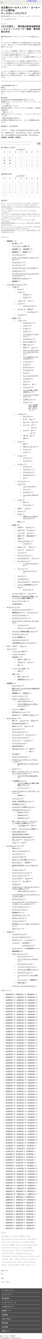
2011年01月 (20, 1171)
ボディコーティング (24, 956)
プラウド (18, 1250)
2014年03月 (31, 1134)
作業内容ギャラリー (24, 679)
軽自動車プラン (17, 912)
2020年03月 (31, 1065)
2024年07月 (20, 1017)
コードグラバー (21, 132)
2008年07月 (19, 1200)
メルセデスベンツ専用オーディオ (22, 807)
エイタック (32, 1259)
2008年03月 (29, 1202)
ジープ (20, 303)
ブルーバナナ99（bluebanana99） (28, 776)
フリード (26, 489)
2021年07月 (20, 1051)
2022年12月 (31, 1034)
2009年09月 (31, 1185)
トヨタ (29, 132)
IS (23, 419)
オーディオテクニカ (29, 1262)
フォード (20, 309)
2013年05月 (9, 1145)
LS (32, 425)
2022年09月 (31, 1037)
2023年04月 (20, 1031)
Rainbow (20, 795)
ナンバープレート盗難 (19, 246)
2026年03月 (31, 997)
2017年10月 (20, 1094)
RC (31, 435)
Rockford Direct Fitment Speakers (22, 837)
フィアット (21, 569)
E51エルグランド (28, 475)
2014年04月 (20, 1134)
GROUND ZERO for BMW (20, 834)
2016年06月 (31, 1108)
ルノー (20, 550)
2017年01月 (20, 1103)
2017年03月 (31, 1100)
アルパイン (27, 726)
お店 (19, 671)
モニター (15, 769)
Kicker (31, 748)
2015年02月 (9, 1125)
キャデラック (31, 312)
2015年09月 (31, 1117)
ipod (13, 829)
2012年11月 (9, 1151)
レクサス (20, 414)
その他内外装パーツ (31, 948)
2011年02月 (9, 1171)
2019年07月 (20, 1074)
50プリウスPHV (28, 342)
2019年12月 (31, 1068)
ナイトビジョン (32, 612)
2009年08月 (9, 1188)
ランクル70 (26, 370)
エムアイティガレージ (8, 1253)
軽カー (20, 521)
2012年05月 (9, 1157)
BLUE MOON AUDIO (18, 723)
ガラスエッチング (17, 899)
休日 (19, 659)
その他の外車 (16, 604)
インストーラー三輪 (18, 668)
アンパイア (5, 1259)
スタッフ (9, 649)
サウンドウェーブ (7, 1239)
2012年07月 (19, 1154)
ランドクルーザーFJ (29, 376)
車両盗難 (11, 137)
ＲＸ (32, 422)
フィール (18, 1244)
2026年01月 (20, 1000)
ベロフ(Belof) (22, 825)
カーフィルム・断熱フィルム (27, 969)
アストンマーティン (24, 555)
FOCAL (33, 720)
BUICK (29, 309)
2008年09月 (29, 1197)
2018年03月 (31, 1088)
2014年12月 (31, 1125)
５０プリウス (27, 323)
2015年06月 (31, 1120)
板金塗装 (33, 980)
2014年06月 (31, 1131)
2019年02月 (9, 1080)
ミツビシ (20, 455)
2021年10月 (20, 1048)
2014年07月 (20, 1131)
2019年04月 (20, 1077)
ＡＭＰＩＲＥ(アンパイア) (26, 891)
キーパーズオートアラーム (30, 1244)
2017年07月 (20, 1097)
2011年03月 (31, 1168)
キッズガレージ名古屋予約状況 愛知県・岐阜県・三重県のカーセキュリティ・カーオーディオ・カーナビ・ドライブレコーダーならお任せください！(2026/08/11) (21, 215)
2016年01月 (20, 1114)
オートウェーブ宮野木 (8, 1244)
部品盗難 (15, 249)
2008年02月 (9, 1205)
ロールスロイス (23, 558)
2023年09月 (31, 1025)
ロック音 (25, 881)
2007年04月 (9, 1214)
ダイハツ (20, 511)
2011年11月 (9, 1162)
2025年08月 (9, 1005)
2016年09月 (31, 1105)
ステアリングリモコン (19, 615)
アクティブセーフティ (19, 732)
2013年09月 (31, 1140)
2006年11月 (29, 1217)
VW (19, 587)
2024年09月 (31, 1014)
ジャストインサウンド (14, 1264)
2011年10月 (19, 1162)
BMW (19, 536)
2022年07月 (20, 1040)
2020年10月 (20, 1060)
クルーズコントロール (19, 640)
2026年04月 (20, 997)
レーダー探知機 (17, 637)
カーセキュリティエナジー (24, 1253)
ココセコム (15, 884)
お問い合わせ (6, 1319)
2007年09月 (19, 1208)
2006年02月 (19, 1225)
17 (4, 163)
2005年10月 (29, 1228)
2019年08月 (9, 1074)
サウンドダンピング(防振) (27, 829)
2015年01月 (20, 1125)
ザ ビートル (27, 589)
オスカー (4, 1264)
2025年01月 (20, 1011)
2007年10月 (9, 1208)
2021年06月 (31, 1051)
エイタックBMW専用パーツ (26, 584)
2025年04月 (20, 1008)
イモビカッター (9, 132)
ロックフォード (17, 729)
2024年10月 (20, 1014)
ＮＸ (24, 422)
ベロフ (14, 842)
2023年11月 (9, 1025)
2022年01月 (20, 1045)
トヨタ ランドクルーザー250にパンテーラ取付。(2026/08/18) (20, 203)
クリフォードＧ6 (17, 857)
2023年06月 (31, 1028)
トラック (30, 593)
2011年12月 (29, 1160)
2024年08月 (9, 1017)
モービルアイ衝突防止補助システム (23, 631)
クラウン (26, 331)
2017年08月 (9, 1097)
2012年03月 (29, 1157)
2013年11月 (9, 1140)
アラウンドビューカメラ (20, 737)
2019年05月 (9, 1077)
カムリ (33, 347)
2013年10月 (20, 1140)
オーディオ (27, 839)
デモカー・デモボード (19, 699)
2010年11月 (9, 1174)
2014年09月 (31, 1128)
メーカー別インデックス (14, 284)
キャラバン (26, 466)
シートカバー (29, 940)
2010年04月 (20, 1180)
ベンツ (20, 533)
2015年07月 (20, 1120)
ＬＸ (24, 425)
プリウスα (26, 378)
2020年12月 (31, 1057)
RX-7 (24, 502)
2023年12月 (31, 1023)
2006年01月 (29, 1225)
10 (4, 160)
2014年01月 (20, 1137)
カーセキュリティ (8, 1290)
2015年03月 (31, 1122)
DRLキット (15, 726)
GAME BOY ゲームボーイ (20, 278)
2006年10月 (9, 1219)
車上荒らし (15, 243)
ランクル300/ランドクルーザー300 (16, 135)
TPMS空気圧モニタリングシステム (23, 643)
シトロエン (30, 530)
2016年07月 (20, 1108)
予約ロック (15, 848)
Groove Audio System (18, 831)
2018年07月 (20, 1085)
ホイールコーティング (25, 964)
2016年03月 (31, 1111)
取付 (25, 659)
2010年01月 (20, 1182)
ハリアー (26, 325)
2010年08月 (9, 1177)
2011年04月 (20, 1168)
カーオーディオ (12, 718)
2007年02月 (29, 1214)
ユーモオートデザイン (28, 1242)
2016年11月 (9, 1105)
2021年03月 (31, 1054)
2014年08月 (9, 1131)
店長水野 (15, 657)
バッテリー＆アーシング (20, 907)
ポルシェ (20, 547)
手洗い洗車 (21, 982)
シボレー (20, 301)
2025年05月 (9, 1008)
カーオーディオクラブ (8, 1250)
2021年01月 (20, 1057)
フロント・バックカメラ (25, 628)
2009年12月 (31, 1182)
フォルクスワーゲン (24, 541)
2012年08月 (9, 1154)
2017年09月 (31, 1094)
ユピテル (22, 720)
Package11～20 (22, 815)
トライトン (26, 458)
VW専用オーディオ (18, 804)
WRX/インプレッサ (29, 446)
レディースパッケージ (19, 909)
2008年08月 (9, 1200)
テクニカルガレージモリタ (9, 1256)
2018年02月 (9, 1091)
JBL (30, 751)
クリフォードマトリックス (20, 873)
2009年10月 (20, 1185)
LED (32, 825)
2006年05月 (19, 1222)
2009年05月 (9, 1191)
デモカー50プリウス (24, 701)
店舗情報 (9, 683)
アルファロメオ (23, 582)
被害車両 (15, 281)
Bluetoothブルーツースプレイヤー (28, 764)
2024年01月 (20, 1023)
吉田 (13, 674)
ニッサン (20, 464)
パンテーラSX (16, 878)
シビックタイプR (28, 486)
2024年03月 (31, 1020)
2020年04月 (20, 1065)
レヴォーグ (26, 449)
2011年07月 (19, 1165)
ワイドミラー (16, 948)
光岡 (19, 508)
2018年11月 (9, 1083)
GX (32, 430)
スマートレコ (16, 735)
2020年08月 (9, 1063)
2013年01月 (20, 1148)
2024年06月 (31, 1017)
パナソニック (29, 735)
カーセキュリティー (13, 846)
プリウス (26, 402)
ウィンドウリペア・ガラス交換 (28, 975)
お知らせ (15, 715)
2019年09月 (31, 1071)
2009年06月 (31, 1188)
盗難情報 (4, 137)
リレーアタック (34, 135)
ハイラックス (27, 361)
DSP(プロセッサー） (18, 749)
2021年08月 (9, 1051)
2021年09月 (31, 1048)
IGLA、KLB (16, 862)
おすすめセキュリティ (19, 915)
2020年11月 (9, 1060)
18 (10, 163)
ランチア (34, 582)
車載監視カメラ (17, 612)
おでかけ (20, 662)
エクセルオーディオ (28, 1250)
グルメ (29, 662)
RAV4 (25, 347)
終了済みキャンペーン (19, 712)
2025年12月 (31, 1000)
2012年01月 (19, 1160)
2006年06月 (9, 1222)
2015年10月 (20, 1117)
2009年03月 (30, 1191)
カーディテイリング (18, 954)
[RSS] (3, 1282)
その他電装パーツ (17, 781)
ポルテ (25, 384)
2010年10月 (20, 1174)
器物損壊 (15, 252)
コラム (22, 646)
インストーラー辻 (17, 654)
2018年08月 (9, 1085)
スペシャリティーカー (19, 601)
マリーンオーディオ (18, 743)
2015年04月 (20, 1122)
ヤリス (25, 373)
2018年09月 (31, 1083)
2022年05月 (9, 1043)
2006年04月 (29, 1222)
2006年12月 (19, 1217)
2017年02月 (9, 1103)
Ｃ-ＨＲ (25, 328)
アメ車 (14, 287)
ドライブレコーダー (18, 634)
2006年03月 (9, 1225)
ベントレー (21, 552)
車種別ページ (6, 1310)
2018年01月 (20, 1091)
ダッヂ (20, 289)
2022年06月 (31, 1040)
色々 (19, 665)
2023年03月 (31, 1031)
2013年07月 (20, 1142)
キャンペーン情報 (17, 709)
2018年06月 (31, 1085)
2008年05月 (9, 1202)
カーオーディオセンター (20, 757)
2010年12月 (31, 1171)
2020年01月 (20, 1068)
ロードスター (27, 505)
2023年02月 (9, 1034)
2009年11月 (9, 1185)
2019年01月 (20, 1080)
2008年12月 (31, 1194)
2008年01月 (19, 1205)
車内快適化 (5, 1298)
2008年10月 (19, 1197)
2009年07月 (20, 1188)
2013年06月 (31, 1142)
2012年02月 (9, 1160)
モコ (24, 478)
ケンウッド (15, 740)
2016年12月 (31, 1103)
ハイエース (26, 387)
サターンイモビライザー (20, 851)
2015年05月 (9, 1122)
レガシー (26, 452)
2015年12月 (31, 1114)
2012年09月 (29, 1151)
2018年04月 (20, 1088)
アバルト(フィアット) (30, 571)
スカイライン (27, 469)
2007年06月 (19, 1211)
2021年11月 (9, 1048)
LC (32, 433)
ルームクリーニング (24, 972)
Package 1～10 (22, 812)
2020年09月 (31, 1060)
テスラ (20, 292)
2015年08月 (9, 1120)
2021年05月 (9, 1054)
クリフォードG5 (17, 870)
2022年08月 (9, 1040)
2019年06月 (31, 1074)
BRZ (24, 444)
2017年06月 (31, 1097)
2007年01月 (9, 1217)
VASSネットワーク (18, 918)
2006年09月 (19, 1219)
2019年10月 (20, 1071)
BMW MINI (30, 536)
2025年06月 (31, 1005)
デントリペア (22, 980)
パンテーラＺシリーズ (19, 875)
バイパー (15, 881)
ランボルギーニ (23, 579)
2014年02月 (9, 1137)
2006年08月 (29, 1219)
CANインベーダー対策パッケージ (23, 859)
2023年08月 (9, 1028)
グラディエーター (28, 306)
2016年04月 (20, 1111)
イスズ (26, 508)
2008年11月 (9, 1197)
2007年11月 (29, 1205)
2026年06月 (30, 994)
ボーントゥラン (15, 1247)
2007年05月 (29, 1211)
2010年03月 (31, 1180)
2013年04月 (20, 1145)
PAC (23, 1264)
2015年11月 (9, 1117)
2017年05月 (9, 1100)
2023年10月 (20, 1025)
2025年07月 (20, 1005)
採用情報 (15, 693)
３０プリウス (27, 339)
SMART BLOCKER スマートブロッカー (25, 865)
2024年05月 (9, 1020)
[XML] (7, 1282)
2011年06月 (30, 1165)
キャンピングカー (17, 593)
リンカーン (21, 315)
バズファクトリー (15, 1242)
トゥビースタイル (31, 1239)
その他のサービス (8, 1306)
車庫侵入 (18, 137)
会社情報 (5, 1327)
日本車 (14, 318)
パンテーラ (30, 1256)
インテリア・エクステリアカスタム (23, 986)
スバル (20, 441)
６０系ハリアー (28, 399)
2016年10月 (20, 1105)
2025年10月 (20, 1003)
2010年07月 (20, 1177)
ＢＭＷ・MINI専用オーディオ (21, 801)
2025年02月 (9, 1011)
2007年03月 (19, 1214)
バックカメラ (22, 625)
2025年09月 (31, 1003)
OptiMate (27, 862)
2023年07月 (20, 1028)
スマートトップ (23, 788)
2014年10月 (20, 1128)
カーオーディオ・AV (9, 1302)
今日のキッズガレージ (30, 715)
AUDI (19, 538)
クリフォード (22, 1256)
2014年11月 (9, 1128)
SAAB (19, 527)
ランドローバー (23, 561)
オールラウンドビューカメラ (21, 609)
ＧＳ (30, 419)
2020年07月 (20, 1063)
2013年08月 (9, 1142)
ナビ (22, 842)
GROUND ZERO (17, 746)
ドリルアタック (17, 262)
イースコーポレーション (9, 1262)
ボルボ (20, 530)
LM (24, 435)
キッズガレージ (6, 1236)
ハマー (29, 301)
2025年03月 (31, 1008)
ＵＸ (32, 427)
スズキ (20, 514)
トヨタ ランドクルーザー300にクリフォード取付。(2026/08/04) (21, 226)
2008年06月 (30, 1200)
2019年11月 (9, 1071)
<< (17, 149)
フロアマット (16, 940)
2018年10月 (20, 1083)
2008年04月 (19, 1202)
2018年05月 (9, 1088)
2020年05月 (9, 1065)
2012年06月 (29, 1154)
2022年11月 (9, 1037)
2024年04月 (20, 1020)
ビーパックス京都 (26, 1247)
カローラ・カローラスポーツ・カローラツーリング (31, 352)
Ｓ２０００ (26, 492)
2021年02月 (9, 1057)
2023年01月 (20, 1034)
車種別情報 (15, 951)
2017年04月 (20, 1100)
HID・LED (15, 839)
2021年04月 (20, 1054)
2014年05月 (9, 1134)
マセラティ (29, 527)
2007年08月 (29, 1208)
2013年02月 (9, 1148)
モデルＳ (26, 294)
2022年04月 (20, 1043)
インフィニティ (23, 481)
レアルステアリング (18, 934)
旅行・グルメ (22, 676)
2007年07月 (9, 1211)
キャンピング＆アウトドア (20, 937)
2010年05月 (9, 1180)
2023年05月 (9, 1031)
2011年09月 (30, 1162)
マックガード (24, 1259)
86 (33, 384)
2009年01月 (20, 1194)
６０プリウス (27, 367)
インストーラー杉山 (18, 651)
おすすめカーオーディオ (20, 810)
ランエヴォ (26, 461)
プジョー (31, 547)
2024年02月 (9, 1023)
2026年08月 (9, 994)
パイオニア (26, 740)
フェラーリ (21, 576)
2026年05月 (9, 997)
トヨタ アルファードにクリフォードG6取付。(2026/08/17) (19, 205)
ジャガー (29, 550)
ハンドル (15, 943)
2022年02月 (9, 1045)
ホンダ (20, 484)
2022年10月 (20, 1037)
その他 (9, 932)
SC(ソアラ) (26, 416)
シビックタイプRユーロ (30, 495)
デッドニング (16, 798)
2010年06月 (31, 1177)
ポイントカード (17, 685)
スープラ (26, 364)
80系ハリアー (27, 344)
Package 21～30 (22, 818)
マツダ (20, 500)
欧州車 (14, 525)
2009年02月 (9, 1194)
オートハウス (5, 1242)
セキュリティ (16, 928)
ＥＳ (24, 430)
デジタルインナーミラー (20, 618)
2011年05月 (9, 1168)
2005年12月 (9, 1228)
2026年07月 (19, 994)
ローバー (34, 558)
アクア (25, 381)
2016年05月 (9, 1111)
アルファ (19, 1262)
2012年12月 (30, 1148)
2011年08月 (9, 1165)
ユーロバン (26, 543)
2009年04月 (19, 1191)
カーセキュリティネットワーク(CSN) (24, 268)
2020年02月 (9, 1068)
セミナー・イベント (18, 696)
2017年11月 (9, 1094)
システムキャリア (27, 945)
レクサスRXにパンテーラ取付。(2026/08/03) (15, 228)
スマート (29, 533)
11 (10, 160)
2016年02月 (9, 1114)
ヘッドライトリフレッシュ (26, 967)
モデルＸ (26, 297)
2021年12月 (31, 1045)
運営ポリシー (6, 1331)
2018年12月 (31, 1080)
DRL (13, 720)
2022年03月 (31, 1043)
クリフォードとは (17, 921)
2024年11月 (9, 1014)
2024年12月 (31, 1011)
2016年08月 (9, 1108)
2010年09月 (31, 1174)
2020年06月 (31, 1063)
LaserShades (25, 943)
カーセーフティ (12, 607)
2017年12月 (31, 1091)
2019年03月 (31, 1077)
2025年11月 (9, 1003)
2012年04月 (19, 1157)
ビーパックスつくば (19, 1239)
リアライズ (15, 1236)
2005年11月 (19, 1228)
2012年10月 (19, 1151)
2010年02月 (9, 1182)
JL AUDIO (15, 754)
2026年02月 (9, 1000)
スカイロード (5, 1247)
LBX (24, 438)
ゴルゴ (27, 878)
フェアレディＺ (28, 472)
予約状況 (25, 693)
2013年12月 (31, 1137)
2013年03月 (30, 1145)
